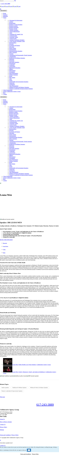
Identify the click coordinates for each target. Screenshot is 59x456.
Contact (5, 94)
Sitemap (2, 429)
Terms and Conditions (25, 454)
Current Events (13, 38)
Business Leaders (13, 26)
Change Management (14, 31)
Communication (13, 35)
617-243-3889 (45, 404)
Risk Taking (12, 77)
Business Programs (13, 27)
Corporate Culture (13, 37)
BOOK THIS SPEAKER (6, 239)
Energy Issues (12, 48)
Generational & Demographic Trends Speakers (20, 55)
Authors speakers (5, 387)
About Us (2, 419)
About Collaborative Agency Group (12, 91)
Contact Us (2, 424)
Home (4, 13)
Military (11, 69)
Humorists (11, 60)
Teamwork (11, 83)
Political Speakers (13, 74)
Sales (10, 79)
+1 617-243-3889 (5, 3)
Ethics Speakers (13, 52)
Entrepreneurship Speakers (15, 51)
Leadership (12, 65)
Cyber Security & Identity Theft (17, 41)
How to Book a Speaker (6, 421)
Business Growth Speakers (15, 24)
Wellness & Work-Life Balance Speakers (19, 87)
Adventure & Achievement (15, 20)
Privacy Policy (3, 427)
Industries (5, 16)
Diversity (11, 44)
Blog (4, 93)
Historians (11, 59)
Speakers (5, 14)
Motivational (12, 70)
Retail (10, 76)
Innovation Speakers (14, 62)
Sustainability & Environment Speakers (18, 81)
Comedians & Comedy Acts (16, 34)
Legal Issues (12, 66)
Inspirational (12, 63)
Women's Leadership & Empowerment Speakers (21, 88)
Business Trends (13, 28)
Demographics (12, 42)
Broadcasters (12, 23)
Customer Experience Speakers (16, 40)
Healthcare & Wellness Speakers (17, 58)
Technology (12, 84)
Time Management (13, 86)
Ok (29, 450)
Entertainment (12, 49)
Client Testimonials (7, 90)
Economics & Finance (14, 45)
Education (11, 47)
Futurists (11, 53)
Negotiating (12, 72)
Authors (11, 21)
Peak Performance (13, 73)
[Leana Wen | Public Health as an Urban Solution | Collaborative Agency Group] (7, 364)
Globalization (12, 56)
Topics (4, 17)
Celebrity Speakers (13, 30)
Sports (10, 80)
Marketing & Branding (14, 67)
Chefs (10, 33)
